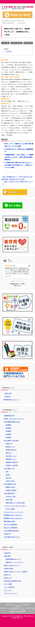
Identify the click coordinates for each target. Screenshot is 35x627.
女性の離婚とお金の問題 (11, 440)
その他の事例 (5, 43)
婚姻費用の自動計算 (12, 462)
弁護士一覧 (7, 574)
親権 (7, 471)
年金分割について (11, 456)
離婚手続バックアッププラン (14, 562)
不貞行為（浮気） (11, 496)
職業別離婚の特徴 (9, 521)
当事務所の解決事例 (16, 43)
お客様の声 (7, 534)
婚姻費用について (11, 459)
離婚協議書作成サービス (13, 559)
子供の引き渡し (10, 481)
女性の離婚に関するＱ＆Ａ (12, 537)
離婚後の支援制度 (11, 490)
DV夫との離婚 (10, 509)
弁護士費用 (7, 556)
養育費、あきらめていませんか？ (14, 418)
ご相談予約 (7, 553)
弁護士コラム (8, 578)
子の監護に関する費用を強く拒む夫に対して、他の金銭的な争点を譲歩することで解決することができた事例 (19, 165)
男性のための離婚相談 (10, 527)
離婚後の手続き (10, 487)
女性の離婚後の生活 (10, 484)
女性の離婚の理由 (9, 493)
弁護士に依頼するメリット (12, 565)
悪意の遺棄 (9, 499)
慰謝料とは (9, 443)
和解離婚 (8, 437)
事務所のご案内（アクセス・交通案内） (16, 571)
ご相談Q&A (7, 396)
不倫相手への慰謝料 (12, 465)
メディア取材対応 (9, 587)
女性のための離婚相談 (10, 524)
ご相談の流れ (8, 393)
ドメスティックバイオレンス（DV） (15, 506)
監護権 (8, 474)
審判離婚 (8, 431)
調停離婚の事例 (28, 43)
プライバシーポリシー (10, 593)
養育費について (10, 446)
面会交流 (8, 478)
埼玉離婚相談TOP (9, 415)
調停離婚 (8, 428)
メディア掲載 (8, 584)
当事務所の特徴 (8, 568)
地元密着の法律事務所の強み (12, 581)
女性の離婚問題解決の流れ (12, 422)
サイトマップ (8, 590)
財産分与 (8, 453)
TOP (13, 20)
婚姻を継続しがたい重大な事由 (15, 502)
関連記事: (9, 51)
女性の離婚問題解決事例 (11, 530)
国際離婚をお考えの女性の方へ (13, 518)
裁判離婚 (8, 434)
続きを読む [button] (8, 276)
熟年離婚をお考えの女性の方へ (13, 515)
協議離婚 (8, 425)
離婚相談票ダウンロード (11, 399)
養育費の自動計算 (11, 450)
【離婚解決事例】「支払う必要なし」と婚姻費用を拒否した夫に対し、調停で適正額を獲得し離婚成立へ (19, 157)
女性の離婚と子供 (9, 468)
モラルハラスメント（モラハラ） (14, 512)
